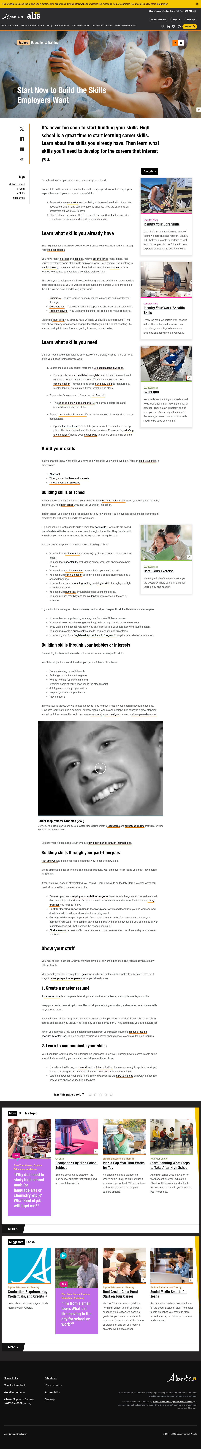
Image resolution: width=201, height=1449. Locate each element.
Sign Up (191, 19)
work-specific (74, 215)
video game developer (144, 714)
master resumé (52, 996)
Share (162, 26)
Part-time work (50, 860)
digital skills (90, 434)
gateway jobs (89, 974)
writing (87, 583)
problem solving (74, 570)
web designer (112, 714)
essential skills (71, 414)
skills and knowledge (75, 403)
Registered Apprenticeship (93, 635)
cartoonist (95, 714)
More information (159, 3)
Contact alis (11, 1378)
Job (96, 395)
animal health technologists (84, 375)
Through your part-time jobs (64, 482)
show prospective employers (66, 978)
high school (67, 504)
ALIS (33, 15)
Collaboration (57, 306)
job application (104, 1067)
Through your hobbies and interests (69, 478)
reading (78, 583)
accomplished (100, 258)
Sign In (176, 19)
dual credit (78, 631)
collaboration (72, 553)
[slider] (96, 812)
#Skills (21, 193)
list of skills (58, 319)
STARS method (124, 1075)
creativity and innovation (81, 596)
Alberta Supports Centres (19, 1399)
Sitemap (49, 1399)
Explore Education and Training (36, 25)
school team (50, 267)
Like (173, 26)
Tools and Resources (125, 25)
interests (64, 258)
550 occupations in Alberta (108, 368)
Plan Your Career (10, 25)
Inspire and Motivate (102, 25)
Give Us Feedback (15, 1385)
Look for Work (62, 25)
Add (168, 26)
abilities (78, 258)
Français (148, 171)
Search (188, 26)
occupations (113, 825)
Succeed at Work (80, 25)
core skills (72, 202)
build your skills (147, 461)
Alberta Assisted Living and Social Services (173, 1401)
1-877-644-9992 (190, 11)
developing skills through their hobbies (109, 843)
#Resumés (19, 198)
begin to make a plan (113, 500)
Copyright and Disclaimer (15, 1433)
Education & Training (45, 43)
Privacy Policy (53, 1385)
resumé (83, 1067)
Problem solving (58, 310)
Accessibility (52, 1392)
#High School (17, 184)
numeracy (70, 591)
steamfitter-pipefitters (109, 215)
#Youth (21, 188)
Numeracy (55, 298)
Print (179, 26)
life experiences (56, 250)
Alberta (12, 16)
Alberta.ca (51, 1378)
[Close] (197, 4)
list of (69, 426)
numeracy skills (103, 383)
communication (61, 383)
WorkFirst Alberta (14, 1392)
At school (54, 474)
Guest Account (158, 19)
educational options (134, 825)
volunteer (114, 267)
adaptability (71, 562)
